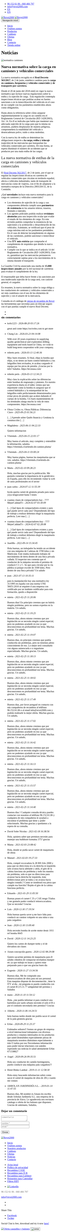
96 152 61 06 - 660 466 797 (20, 3)
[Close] (35, 1229)
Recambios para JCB (17, 1173)
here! (46, 1223)
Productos (12, 31)
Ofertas (10, 37)
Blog (9, 39)
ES (8, 9)
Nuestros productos (16, 1148)
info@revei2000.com (17, 6)
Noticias (11, 1156)
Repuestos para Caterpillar (20, 1178)
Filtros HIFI (13, 1181)
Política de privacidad (17, 1167)
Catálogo (11, 34)
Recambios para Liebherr (19, 1175)
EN (9, 12)
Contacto (11, 42)
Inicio (10, 25)
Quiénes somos (14, 28)
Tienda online (13, 45)
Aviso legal (12, 1164)
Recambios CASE (16, 1170)
